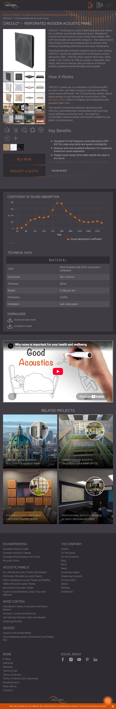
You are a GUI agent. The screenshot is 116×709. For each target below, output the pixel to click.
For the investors (70, 556)
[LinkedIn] (95, 659)
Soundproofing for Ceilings (17, 552)
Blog (63, 560)
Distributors (67, 591)
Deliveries (8, 663)
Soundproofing (15, 544)
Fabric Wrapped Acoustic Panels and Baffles (26, 580)
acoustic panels (56, 99)
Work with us (9, 686)
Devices (9, 628)
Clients (64, 583)
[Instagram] (71, 659)
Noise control (14, 601)
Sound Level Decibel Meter (17, 632)
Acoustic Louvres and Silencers (19, 613)
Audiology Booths (12, 621)
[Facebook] (63, 659)
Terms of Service (12, 674)
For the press (68, 552)
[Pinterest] (87, 659)
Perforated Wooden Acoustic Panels (22, 576)
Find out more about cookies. (93, 706)
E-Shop (7, 659)
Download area (11, 682)
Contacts (8, 690)
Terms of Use (10, 670)
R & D (64, 564)
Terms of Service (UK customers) (20, 678)
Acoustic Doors (11, 560)
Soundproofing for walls (15, 549)
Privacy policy (68, 580)
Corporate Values (70, 572)
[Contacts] (100, 5)
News (64, 568)
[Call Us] (107, 700)
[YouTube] (79, 659)
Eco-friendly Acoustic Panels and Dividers (25, 572)
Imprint (64, 549)
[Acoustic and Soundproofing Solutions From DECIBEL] (11, 5)
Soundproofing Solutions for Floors (21, 556)
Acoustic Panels (16, 567)
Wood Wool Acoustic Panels (18, 587)
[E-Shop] (91, 5)
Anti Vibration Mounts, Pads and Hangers (24, 617)
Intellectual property (71, 576)
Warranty (8, 667)
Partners (65, 587)
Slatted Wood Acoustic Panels (19, 583)
